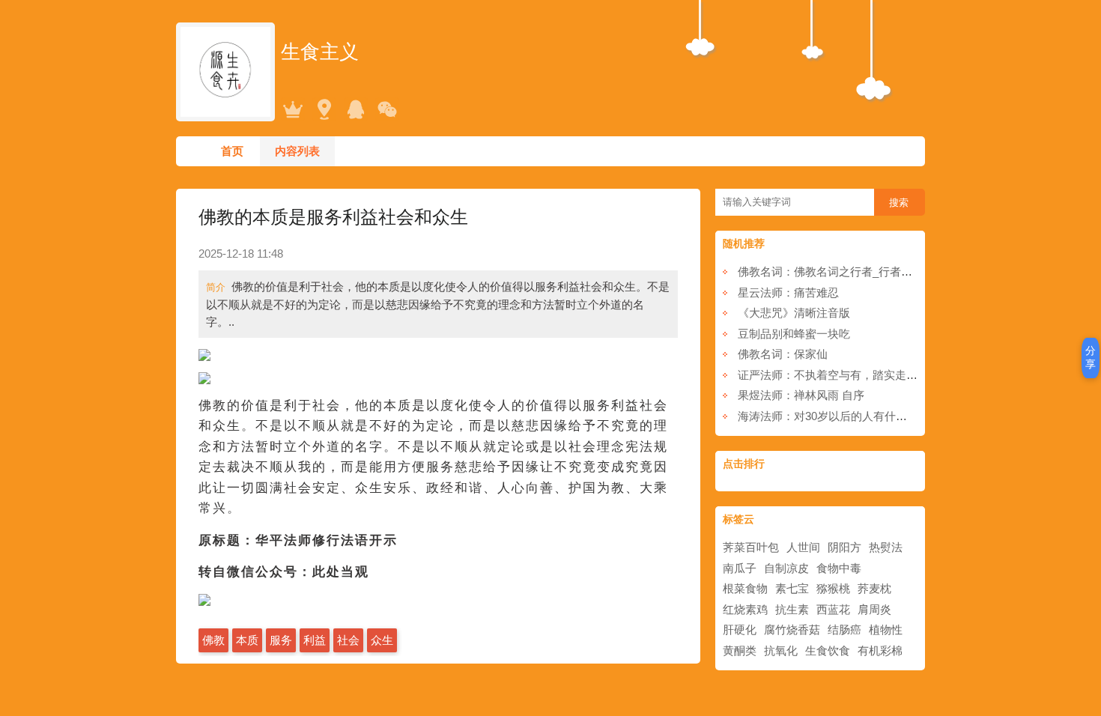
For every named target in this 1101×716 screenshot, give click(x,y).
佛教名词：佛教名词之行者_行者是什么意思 (847, 271)
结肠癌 (844, 629)
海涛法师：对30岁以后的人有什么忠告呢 (839, 416)
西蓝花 (833, 609)
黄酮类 (739, 650)
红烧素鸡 (745, 609)
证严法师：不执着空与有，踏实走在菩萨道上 (850, 374)
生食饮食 (827, 650)
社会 (348, 640)
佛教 (213, 640)
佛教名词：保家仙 (783, 354)
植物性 (886, 629)
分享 (1090, 357)
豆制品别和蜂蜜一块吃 (794, 333)
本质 (247, 640)
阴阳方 (844, 547)
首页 (232, 151)
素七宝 (792, 588)
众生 (382, 640)
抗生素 (792, 609)
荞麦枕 (874, 588)
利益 (314, 640)
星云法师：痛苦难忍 (788, 292)
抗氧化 (781, 650)
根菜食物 (745, 588)
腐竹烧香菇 (792, 629)
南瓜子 (739, 568)
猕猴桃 (833, 588)
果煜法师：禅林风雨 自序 (801, 395)
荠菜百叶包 (751, 547)
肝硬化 (739, 629)
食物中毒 (838, 568)
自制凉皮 (786, 568)
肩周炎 (874, 609)
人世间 (803, 547)
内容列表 (297, 151)
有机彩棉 (880, 650)
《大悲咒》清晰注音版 (794, 312)
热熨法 (886, 547)
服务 (281, 640)
